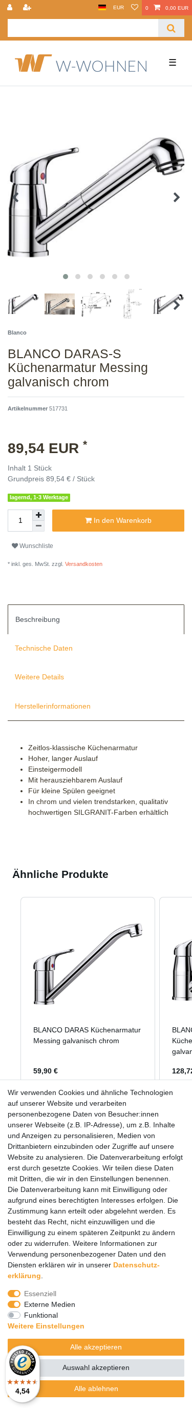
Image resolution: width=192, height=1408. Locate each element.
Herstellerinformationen (53, 706)
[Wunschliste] (134, 7)
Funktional (41, 1315)
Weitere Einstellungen (46, 1326)
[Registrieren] (28, 7)
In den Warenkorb (122, 520)
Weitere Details (39, 677)
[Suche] (171, 28)
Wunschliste (35, 546)
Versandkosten (82, 564)
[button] (10, 993)
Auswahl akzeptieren (96, 1367)
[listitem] (87, 993)
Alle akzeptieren (96, 1347)
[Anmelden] (11, 7)
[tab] (96, 619)
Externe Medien (49, 1304)
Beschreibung (37, 619)
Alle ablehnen (96, 1388)
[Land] (102, 7)
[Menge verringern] (38, 526)
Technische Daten (44, 648)
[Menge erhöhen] (38, 515)
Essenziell (40, 1293)
